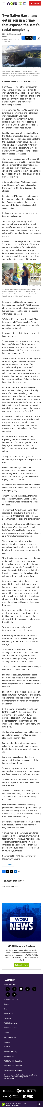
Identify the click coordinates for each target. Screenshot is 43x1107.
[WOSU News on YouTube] (21, 922)
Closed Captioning (10, 1051)
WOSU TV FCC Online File (13, 1070)
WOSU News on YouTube (21, 946)
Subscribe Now (21, 965)
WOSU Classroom (10, 1023)
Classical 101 (8, 1014)
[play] (3, 1104)
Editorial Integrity (10, 1037)
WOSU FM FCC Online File (13, 1061)
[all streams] (40, 1104)
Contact (7, 1047)
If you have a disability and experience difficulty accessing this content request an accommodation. (20, 1076)
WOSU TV (7, 1018)
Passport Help (9, 1056)
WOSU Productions (11, 1028)
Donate (36, 3)
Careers (7, 1042)
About (6, 1033)
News (6, 1009)
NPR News (8, 864)
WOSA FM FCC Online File (13, 1066)
